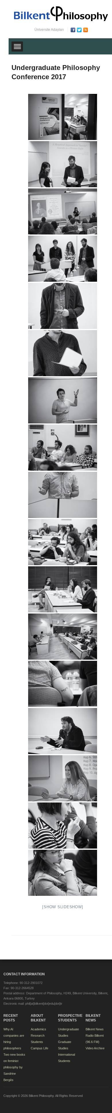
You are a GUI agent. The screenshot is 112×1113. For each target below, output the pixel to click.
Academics (38, 1029)
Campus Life (39, 1048)
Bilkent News (95, 1029)
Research (38, 1035)
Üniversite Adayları (49, 30)
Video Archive (95, 1048)
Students (37, 1042)
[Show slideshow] (62, 907)
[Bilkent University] (61, 13)
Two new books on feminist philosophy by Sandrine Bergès (14, 1067)
